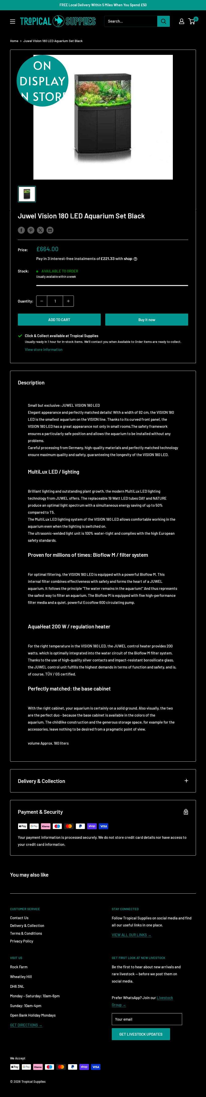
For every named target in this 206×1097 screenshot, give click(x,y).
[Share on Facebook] (21, 230)
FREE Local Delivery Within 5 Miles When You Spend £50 (103, 5)
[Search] (163, 21)
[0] (192, 21)
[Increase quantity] (68, 301)
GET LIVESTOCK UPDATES (141, 1034)
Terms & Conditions (26, 933)
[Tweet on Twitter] (40, 230)
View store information (44, 349)
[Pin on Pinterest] (30, 230)
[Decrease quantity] (41, 301)
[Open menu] (12, 22)
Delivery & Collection (27, 925)
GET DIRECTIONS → (26, 1025)
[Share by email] (50, 230)
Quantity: (25, 301)
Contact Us (19, 917)
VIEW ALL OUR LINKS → (131, 934)
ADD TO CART (59, 319)
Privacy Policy (21, 941)
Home (14, 41)
